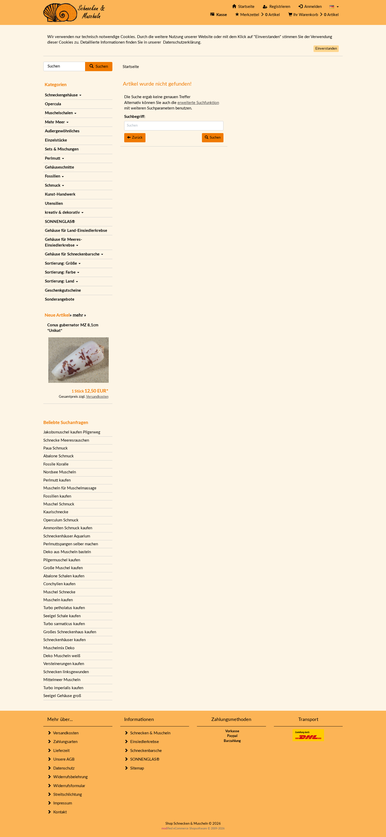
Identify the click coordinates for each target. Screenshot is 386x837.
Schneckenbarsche (145, 751)
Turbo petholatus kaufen (64, 608)
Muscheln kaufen (58, 600)
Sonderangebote (59, 299)
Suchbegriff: (134, 117)
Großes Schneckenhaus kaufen (69, 632)
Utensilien (54, 204)
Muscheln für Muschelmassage (69, 488)
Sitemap (136, 768)
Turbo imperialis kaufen (63, 688)
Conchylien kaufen (59, 584)
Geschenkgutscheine (63, 290)
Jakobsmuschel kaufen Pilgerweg (71, 432)
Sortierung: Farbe (61, 272)
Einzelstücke (56, 140)
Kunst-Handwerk (60, 194)
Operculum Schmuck (61, 520)
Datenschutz (63, 768)
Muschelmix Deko (59, 648)
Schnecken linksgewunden (66, 672)
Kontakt (59, 812)
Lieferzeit (60, 751)
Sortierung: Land (60, 281)
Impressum (61, 803)
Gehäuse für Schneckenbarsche (73, 254)
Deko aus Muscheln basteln (67, 552)
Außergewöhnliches (62, 131)
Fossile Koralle (56, 464)
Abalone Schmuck (58, 456)
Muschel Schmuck (58, 504)
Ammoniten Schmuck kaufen (67, 528)
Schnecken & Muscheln (149, 733)
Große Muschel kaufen (63, 568)
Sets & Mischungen (62, 149)
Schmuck (53, 185)
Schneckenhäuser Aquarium (66, 536)
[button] (334, 7)
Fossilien (53, 176)
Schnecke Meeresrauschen (66, 440)
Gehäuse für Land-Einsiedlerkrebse (76, 231)
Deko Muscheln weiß (61, 656)
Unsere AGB (63, 759)
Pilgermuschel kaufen (61, 560)
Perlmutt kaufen (57, 480)
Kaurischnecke (55, 512)
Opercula (53, 104)
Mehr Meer (55, 122)
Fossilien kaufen (57, 496)
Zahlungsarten (64, 742)
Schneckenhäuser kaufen (64, 640)
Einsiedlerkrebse (143, 742)
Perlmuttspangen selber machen (70, 544)
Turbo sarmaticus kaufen (64, 624)
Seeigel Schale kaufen (62, 616)
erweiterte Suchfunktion (198, 103)
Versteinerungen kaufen (63, 664)
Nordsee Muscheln (59, 472)
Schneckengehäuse (62, 95)
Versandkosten (97, 397)
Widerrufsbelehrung (69, 777)
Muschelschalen (59, 113)
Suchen (100, 67)
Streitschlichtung (66, 795)
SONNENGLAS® (60, 222)
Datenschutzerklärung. (182, 42)
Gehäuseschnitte (59, 167)
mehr (78, 315)
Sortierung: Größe (61, 263)
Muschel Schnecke (59, 592)
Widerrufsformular (68, 786)
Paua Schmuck (55, 448)
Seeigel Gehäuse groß (62, 696)
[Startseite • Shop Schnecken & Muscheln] (74, 12)
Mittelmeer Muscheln (61, 680)
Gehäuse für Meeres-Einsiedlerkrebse (63, 242)
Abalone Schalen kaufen (63, 576)
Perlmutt (53, 158)
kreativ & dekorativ (63, 213)
